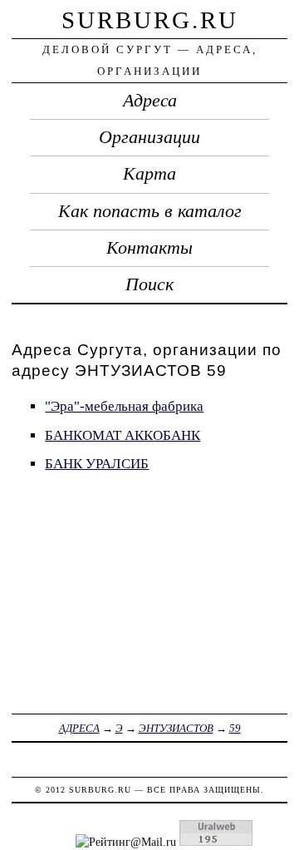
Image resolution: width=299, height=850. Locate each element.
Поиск (149, 284)
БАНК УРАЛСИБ (97, 464)
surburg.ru (149, 20)
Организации (149, 137)
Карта (149, 174)
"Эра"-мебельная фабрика (124, 406)
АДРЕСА (79, 728)
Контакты (149, 248)
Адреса (150, 101)
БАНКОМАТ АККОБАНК (122, 435)
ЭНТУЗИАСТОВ (176, 728)
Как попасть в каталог (150, 211)
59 (235, 728)
